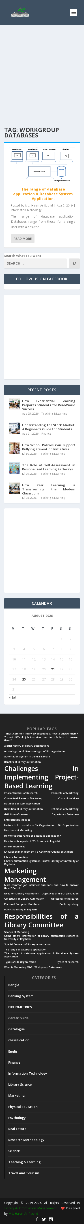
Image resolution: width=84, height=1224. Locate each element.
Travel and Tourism (23, 1173)
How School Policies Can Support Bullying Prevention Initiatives (48, 447)
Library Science (20, 1084)
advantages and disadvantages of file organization (35, 751)
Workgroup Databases (48, 967)
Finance (46, 434)
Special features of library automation (27, 944)
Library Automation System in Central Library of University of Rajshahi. (41, 863)
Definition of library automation (23, 809)
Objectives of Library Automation (24, 898)
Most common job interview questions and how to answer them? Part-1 (41, 887)
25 (24, 679)
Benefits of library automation (22, 762)
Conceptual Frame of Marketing (23, 798)
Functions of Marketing (18, 830)
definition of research (17, 814)
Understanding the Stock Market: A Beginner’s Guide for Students (48, 427)
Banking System (21, 996)
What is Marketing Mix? (18, 967)
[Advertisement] (42, 76)
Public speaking (69, 904)
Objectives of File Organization (60, 893)
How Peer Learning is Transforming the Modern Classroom (48, 489)
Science (14, 1151)
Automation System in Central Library (27, 756)
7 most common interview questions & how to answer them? (41, 733)
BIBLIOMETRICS (20, 1007)
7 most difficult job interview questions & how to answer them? (41, 739)
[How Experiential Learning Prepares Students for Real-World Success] (14, 404)
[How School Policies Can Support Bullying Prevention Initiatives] (14, 448)
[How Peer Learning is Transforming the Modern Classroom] (14, 488)
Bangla (13, 985)
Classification (18, 1040)
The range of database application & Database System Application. (43, 194)
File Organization (68, 825)
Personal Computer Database (22, 904)
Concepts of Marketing (65, 793)
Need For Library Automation (21, 893)
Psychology (17, 1118)
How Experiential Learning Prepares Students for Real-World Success (48, 405)
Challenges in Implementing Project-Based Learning (41, 777)
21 (53, 669)
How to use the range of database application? (32, 835)
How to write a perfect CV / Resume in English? (32, 841)
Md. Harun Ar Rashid (39, 205)
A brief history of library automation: (26, 745)
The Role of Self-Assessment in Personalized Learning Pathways (48, 467)
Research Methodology (26, 1140)
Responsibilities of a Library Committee (41, 920)
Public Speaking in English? (20, 909)
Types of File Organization (20, 962)
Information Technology (26, 210)
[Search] (74, 263)
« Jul (12, 697)
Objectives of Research (65, 898)
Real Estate (17, 1129)
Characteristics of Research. (21, 793)
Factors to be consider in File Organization (29, 825)
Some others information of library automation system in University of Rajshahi (41, 937)
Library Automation (16, 857)
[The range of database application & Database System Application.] (42, 165)
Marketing (16, 1095)
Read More (23, 238)
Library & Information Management (30, 1208)
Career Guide (18, 1018)
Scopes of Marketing (16, 932)
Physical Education (23, 1107)
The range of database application (25, 949)
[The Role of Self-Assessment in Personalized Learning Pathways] (14, 468)
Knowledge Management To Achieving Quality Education (38, 851)
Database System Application (22, 803)
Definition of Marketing (65, 809)
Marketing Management (25, 875)
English (13, 1051)
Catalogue (16, 1029)
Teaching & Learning (54, 413)
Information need (14, 846)
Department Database (65, 814)
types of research (68, 962)
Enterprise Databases (17, 819)
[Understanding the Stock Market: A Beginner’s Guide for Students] (14, 428)
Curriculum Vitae (68, 798)
